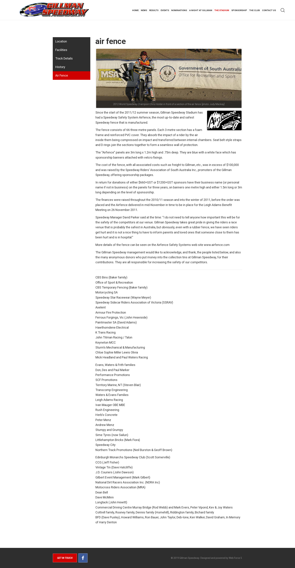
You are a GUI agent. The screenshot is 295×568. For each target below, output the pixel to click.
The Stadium (221, 10)
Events (165, 10)
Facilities (61, 50)
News (144, 10)
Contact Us (269, 10)
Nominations (179, 10)
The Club (254, 10)
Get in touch (65, 558)
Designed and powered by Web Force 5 (221, 558)
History (60, 67)
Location (61, 41)
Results (153, 10)
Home (135, 10)
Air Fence (61, 75)
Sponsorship (239, 10)
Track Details (64, 58)
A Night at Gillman (200, 10)
